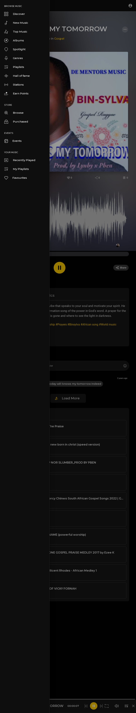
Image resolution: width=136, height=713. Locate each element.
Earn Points (21, 93)
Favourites (19, 177)
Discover (19, 14)
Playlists (18, 67)
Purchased (20, 121)
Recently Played (24, 160)
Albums (18, 40)
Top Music (20, 31)
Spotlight (19, 49)
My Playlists (21, 169)
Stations (18, 84)
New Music (20, 22)
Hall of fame (21, 75)
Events (17, 140)
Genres (18, 58)
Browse (18, 112)
